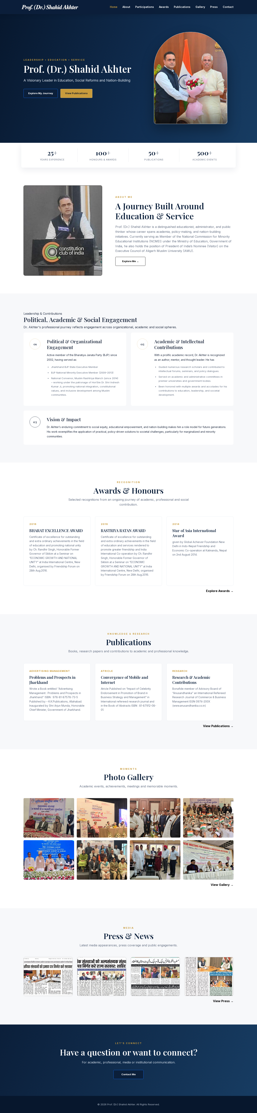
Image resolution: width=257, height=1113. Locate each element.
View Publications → (218, 726)
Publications (182, 6)
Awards (164, 6)
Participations (144, 6)
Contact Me (128, 1074)
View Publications (76, 93)
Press (214, 6)
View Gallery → (222, 885)
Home (113, 6)
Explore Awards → (219, 591)
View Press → (223, 1001)
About (126, 6)
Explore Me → (130, 261)
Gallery (200, 6)
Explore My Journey (40, 93)
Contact (228, 6)
